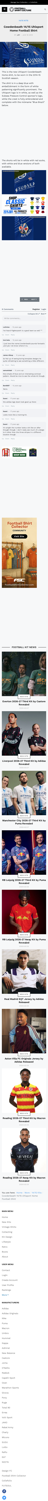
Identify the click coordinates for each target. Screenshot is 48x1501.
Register (36, 309)
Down (7, 335)
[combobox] (45, 9)
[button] (4, 9)
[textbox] (24, 319)
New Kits (24, 696)
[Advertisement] (24, 133)
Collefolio (33, 2)
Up (3, 335)
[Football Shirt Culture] (20, 9)
